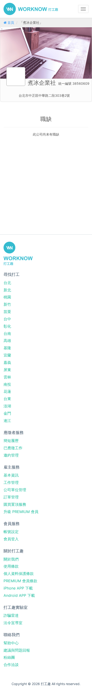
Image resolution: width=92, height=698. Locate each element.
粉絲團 (9, 657)
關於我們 (11, 559)
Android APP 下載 (19, 595)
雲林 (7, 377)
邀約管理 (11, 455)
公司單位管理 (15, 489)
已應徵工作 (13, 447)
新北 (7, 290)
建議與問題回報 (17, 650)
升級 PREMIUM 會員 (21, 511)
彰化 (7, 326)
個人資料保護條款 (19, 573)
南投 (7, 384)
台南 (7, 333)
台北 (7, 282)
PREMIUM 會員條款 (20, 580)
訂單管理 (11, 497)
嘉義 (7, 362)
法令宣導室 (13, 622)
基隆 (7, 347)
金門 (7, 413)
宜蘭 (7, 355)
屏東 (7, 369)
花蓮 (7, 391)
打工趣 (31, 9)
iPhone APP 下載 (18, 588)
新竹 (7, 304)
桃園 (7, 297)
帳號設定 (11, 531)
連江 (7, 420)
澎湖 (7, 406)
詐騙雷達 (11, 615)
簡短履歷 (11, 440)
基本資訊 (11, 475)
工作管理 (11, 482)
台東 (7, 398)
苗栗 (7, 311)
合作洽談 (11, 664)
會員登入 (11, 539)
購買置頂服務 (15, 504)
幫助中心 (11, 643)
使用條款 (11, 566)
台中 (7, 319)
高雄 (7, 340)
